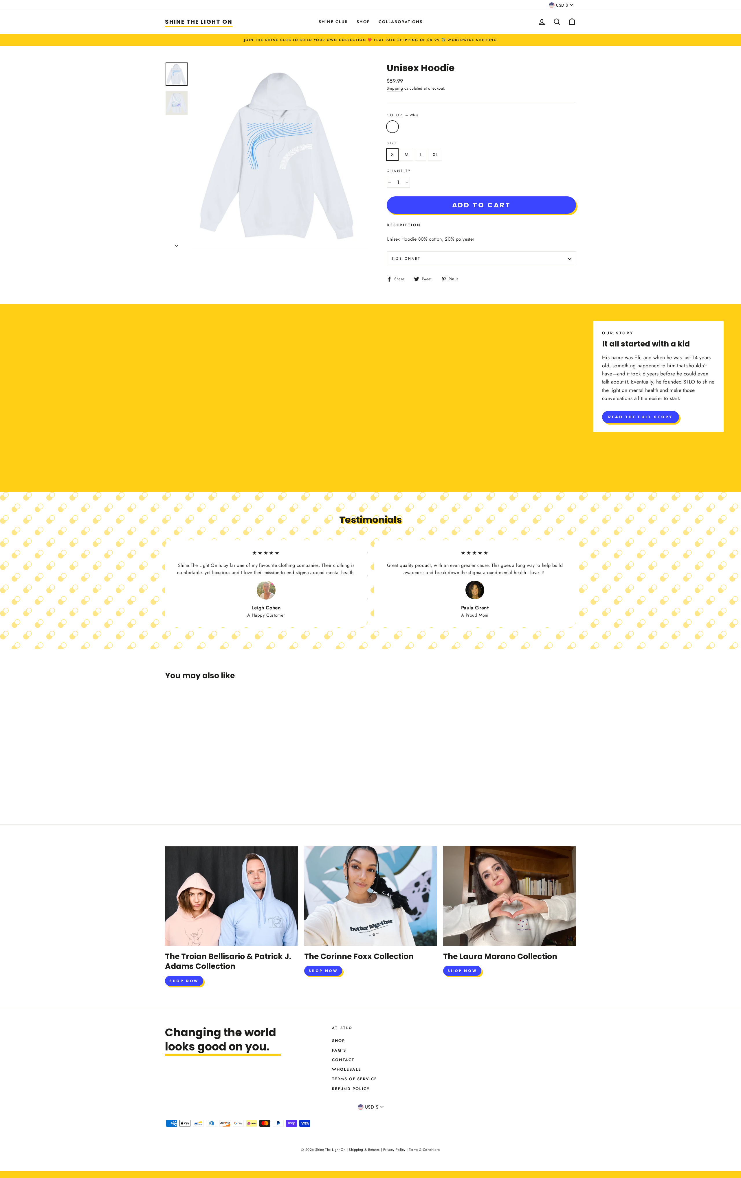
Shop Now (184, 980)
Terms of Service (354, 1079)
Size (392, 143)
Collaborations (401, 22)
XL (435, 154)
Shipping (395, 88)
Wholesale (346, 1069)
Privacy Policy (394, 1149)
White (392, 126)
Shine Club (333, 22)
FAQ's (339, 1050)
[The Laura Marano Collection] (509, 896)
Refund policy (351, 1089)
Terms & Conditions (424, 1149)
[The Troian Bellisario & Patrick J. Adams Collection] (231, 896)
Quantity (399, 171)
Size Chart (406, 258)
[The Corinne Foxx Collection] (370, 896)
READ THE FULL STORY (640, 417)
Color (402, 115)
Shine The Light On (198, 22)
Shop (363, 22)
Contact (343, 1060)
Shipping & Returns (364, 1149)
